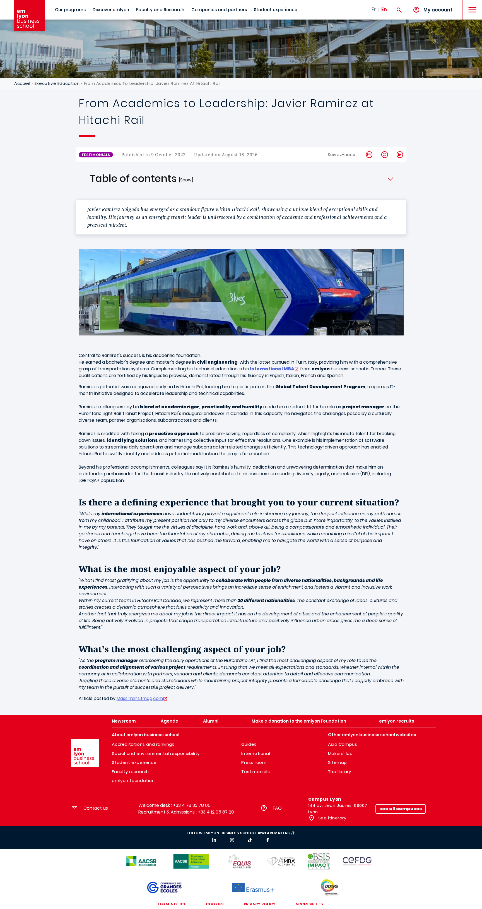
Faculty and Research (160, 10)
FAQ (277, 808)
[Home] (29, 15)
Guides (249, 744)
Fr (374, 9)
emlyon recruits (396, 721)
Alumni (210, 721)
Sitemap (337, 762)
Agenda (170, 721)
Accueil (22, 83)
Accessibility (309, 904)
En (384, 9)
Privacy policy (259, 904)
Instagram (369, 154)
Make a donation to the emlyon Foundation (299, 721)
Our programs (70, 10)
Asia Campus (342, 744)
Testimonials (255, 771)
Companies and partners (219, 10)
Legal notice (172, 904)
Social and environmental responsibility (155, 753)
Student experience (275, 10)
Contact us (95, 808)
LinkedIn (400, 154)
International (255, 753)
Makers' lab (340, 753)
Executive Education (57, 83)
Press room (253, 762)
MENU (470, 5)
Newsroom (124, 721)
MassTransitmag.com (140, 698)
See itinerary (331, 818)
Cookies (215, 904)
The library (339, 771)
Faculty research (130, 771)
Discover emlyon (111, 10)
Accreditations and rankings (143, 744)
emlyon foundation (133, 780)
